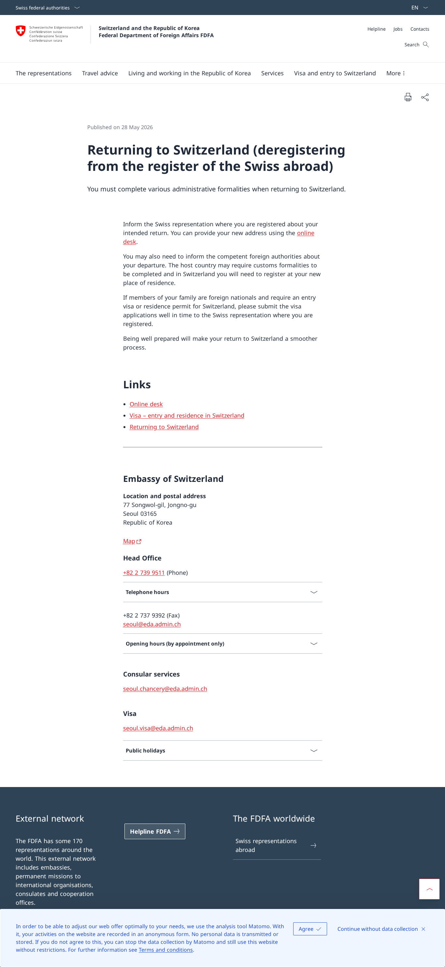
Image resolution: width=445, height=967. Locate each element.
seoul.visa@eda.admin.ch (158, 728)
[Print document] (407, 97)
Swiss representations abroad (266, 845)
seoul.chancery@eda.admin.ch (165, 688)
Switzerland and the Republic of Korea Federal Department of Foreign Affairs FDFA (156, 31)
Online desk (146, 404)
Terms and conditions (166, 949)
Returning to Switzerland (164, 427)
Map (129, 541)
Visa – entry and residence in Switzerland (187, 415)
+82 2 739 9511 (144, 572)
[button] (43, 73)
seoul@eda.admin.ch (152, 624)
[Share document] (424, 97)
